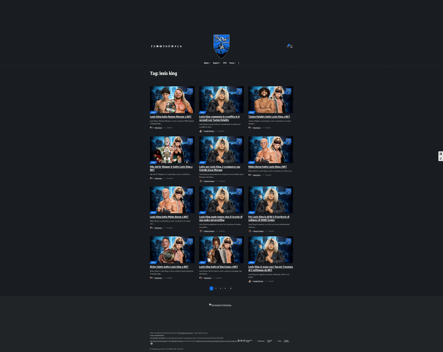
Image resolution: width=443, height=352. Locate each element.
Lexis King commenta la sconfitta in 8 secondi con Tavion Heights (219, 118)
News (153, 112)
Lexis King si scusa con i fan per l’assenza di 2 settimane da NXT (270, 268)
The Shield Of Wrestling (158, 341)
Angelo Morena (209, 131)
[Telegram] (175, 46)
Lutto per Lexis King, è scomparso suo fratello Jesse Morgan (219, 168)
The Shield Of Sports (185, 333)
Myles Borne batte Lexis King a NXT (267, 166)
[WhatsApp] (178, 46)
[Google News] (160, 46)
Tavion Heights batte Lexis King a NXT (269, 116)
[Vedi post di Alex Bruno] (151, 127)
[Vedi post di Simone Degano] (200, 181)
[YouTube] (157, 46)
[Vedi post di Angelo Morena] (200, 131)
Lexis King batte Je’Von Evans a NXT (218, 266)
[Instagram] (163, 46)
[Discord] (172, 46)
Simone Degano (209, 181)
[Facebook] (152, 46)
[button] (291, 46)
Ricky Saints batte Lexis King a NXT (169, 266)
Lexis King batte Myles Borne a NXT (169, 216)
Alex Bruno (158, 128)
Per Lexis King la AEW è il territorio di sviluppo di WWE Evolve (268, 218)
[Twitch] (169, 46)
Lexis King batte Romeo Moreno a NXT (171, 116)
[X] (154, 46)
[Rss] (180, 46)
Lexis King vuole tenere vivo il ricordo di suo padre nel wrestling (220, 218)
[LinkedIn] (166, 46)
